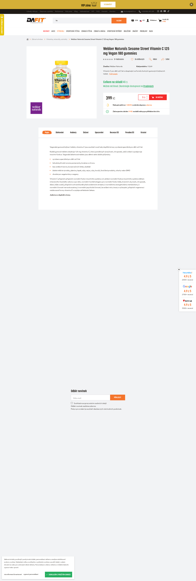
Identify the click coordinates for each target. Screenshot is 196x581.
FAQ (97, 11)
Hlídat (155, 59)
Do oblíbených (139, 59)
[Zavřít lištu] (179, 269)
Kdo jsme (68, 11)
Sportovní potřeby (114, 31)
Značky (135, 31)
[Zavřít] (191, 4)
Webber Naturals (116, 66)
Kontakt (104, 11)
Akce (53, 31)
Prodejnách (148, 86)
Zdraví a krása (99, 31)
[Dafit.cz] (36, 20)
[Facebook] (161, 11)
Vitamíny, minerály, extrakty (56, 39)
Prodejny (143, 31)
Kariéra (112, 11)
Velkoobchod (84, 11)
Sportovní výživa (73, 31)
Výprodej (60, 31)
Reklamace (59, 11)
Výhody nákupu (32, 11)
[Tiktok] (168, 11)
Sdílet (167, 59)
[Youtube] (165, 11)
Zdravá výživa (86, 31)
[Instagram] (158, 11)
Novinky (46, 31)
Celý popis (113, 74)
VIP (93, 11)
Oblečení (127, 31)
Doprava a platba (46, 11)
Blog (76, 11)
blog (151, 31)
